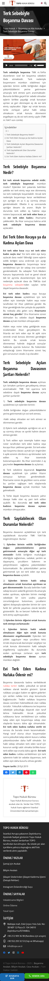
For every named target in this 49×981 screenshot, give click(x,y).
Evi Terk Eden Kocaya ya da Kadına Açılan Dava (25, 139)
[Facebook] (4, 952)
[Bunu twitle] (13, 772)
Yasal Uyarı (8, 911)
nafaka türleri (10, 685)
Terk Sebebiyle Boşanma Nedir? (20, 134)
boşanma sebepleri (13, 284)
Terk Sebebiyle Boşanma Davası (18, 31)
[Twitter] (9, 952)
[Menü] (3, 3)
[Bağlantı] (21, 3)
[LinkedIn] (18, 952)
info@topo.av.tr (15, 946)
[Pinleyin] (26, 772)
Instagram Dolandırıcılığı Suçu (18, 886)
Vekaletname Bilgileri (13, 900)
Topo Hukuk (9, 28)
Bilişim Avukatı (10, 870)
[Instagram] (14, 952)
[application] (24, 65)
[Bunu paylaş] (6, 772)
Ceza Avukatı (33, 966)
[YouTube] (23, 952)
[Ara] (45, 3)
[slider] (41, 65)
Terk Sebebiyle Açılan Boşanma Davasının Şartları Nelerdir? (25, 145)
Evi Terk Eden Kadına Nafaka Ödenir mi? (24, 156)
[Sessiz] (35, 65)
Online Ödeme (10, 905)
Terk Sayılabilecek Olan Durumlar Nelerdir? (21, 152)
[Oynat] (6, 65)
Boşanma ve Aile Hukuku (30, 28)
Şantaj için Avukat (11, 863)
